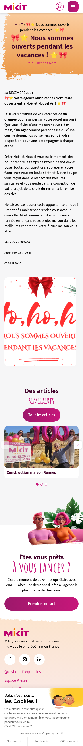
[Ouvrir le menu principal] (73, 6)
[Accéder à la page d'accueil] (16, 632)
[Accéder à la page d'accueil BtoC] (15, 6)
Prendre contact (41, 604)
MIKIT (19, 25)
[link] (9, 659)
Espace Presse (15, 680)
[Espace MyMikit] (60, 7)
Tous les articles (41, 415)
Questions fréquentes (22, 672)
